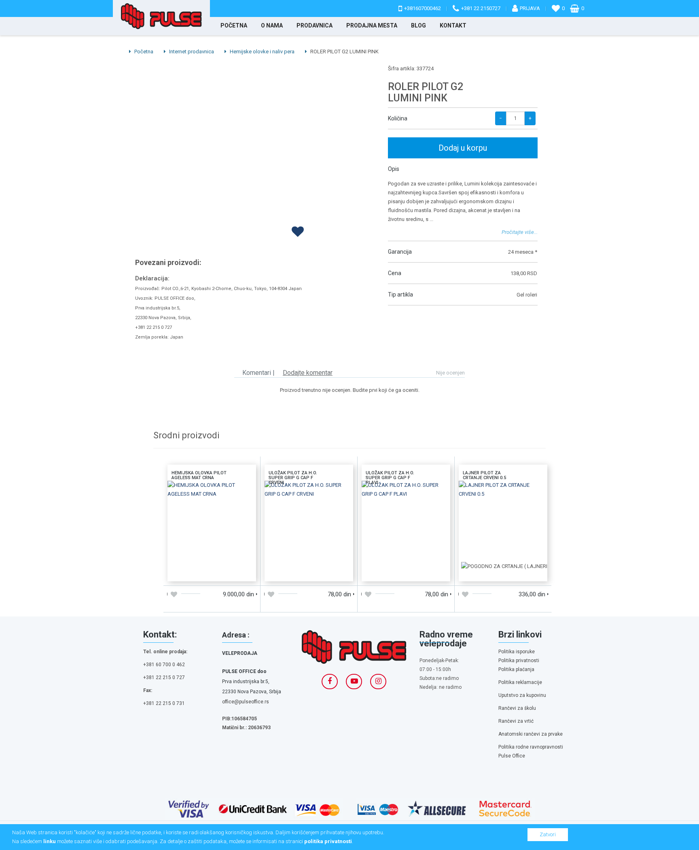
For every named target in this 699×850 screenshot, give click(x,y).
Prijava (530, 8)
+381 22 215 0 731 (164, 703)
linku (49, 841)
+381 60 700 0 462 (164, 664)
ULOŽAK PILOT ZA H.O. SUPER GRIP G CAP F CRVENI (309, 491)
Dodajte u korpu (190, 572)
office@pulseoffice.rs (245, 702)
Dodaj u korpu (462, 148)
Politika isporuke (516, 651)
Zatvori (548, 834)
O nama (272, 25)
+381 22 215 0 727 (164, 677)
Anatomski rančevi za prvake (530, 734)
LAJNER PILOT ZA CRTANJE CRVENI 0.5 (503, 491)
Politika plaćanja (516, 669)
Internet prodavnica (191, 51)
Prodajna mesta (371, 25)
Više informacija (211, 524)
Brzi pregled (234, 572)
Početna (233, 25)
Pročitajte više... (520, 232)
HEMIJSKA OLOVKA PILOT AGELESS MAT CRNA (211, 491)
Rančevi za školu (517, 708)
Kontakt (453, 25)
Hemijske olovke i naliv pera (261, 51)
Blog (418, 25)
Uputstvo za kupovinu (522, 695)
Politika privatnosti (518, 660)
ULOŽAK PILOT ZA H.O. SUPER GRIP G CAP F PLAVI (406, 491)
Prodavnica (315, 25)
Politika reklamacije (520, 682)
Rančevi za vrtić (516, 721)
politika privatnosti (328, 841)
